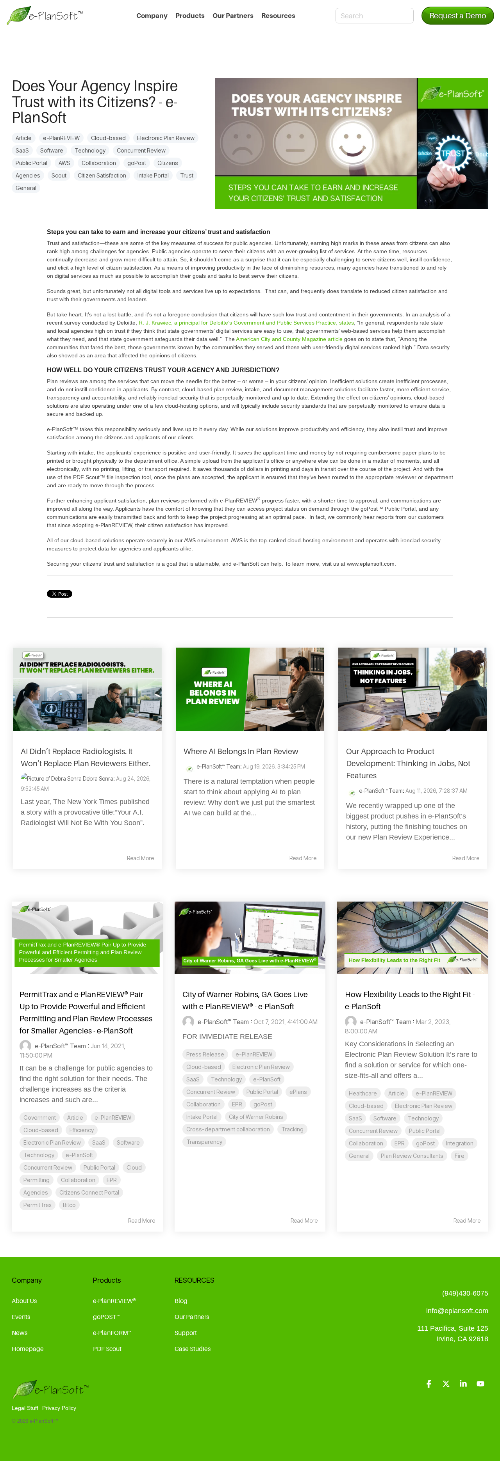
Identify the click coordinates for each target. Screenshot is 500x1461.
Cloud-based (108, 138)
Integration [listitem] (459, 1143)
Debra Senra (97, 778)
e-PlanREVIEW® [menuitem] (114, 1301)
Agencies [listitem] (35, 1192)
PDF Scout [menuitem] (107, 1349)
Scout (59, 175)
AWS (64, 163)
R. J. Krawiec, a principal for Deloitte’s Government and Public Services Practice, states (246, 323)
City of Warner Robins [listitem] (256, 1116)
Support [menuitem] (186, 1333)
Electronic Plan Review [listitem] (52, 1142)
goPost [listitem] (263, 1104)
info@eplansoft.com (457, 1311)
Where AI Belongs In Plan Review (241, 751)
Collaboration (99, 163)
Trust (186, 175)
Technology (90, 150)
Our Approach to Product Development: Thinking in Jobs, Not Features (408, 763)
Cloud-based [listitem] (40, 1130)
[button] (429, 1384)
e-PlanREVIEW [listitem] (113, 1117)
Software (51, 150)
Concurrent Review (141, 150)
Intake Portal (153, 175)
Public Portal (31, 163)
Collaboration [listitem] (78, 1180)
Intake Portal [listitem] (202, 1116)
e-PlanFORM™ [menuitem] (112, 1333)
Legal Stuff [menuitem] (25, 1408)
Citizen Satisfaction (102, 175)
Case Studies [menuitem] (193, 1349)
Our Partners (233, 16)
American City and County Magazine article (289, 339)
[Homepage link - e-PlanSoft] (51, 1395)
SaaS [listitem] (98, 1142)
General (26, 188)
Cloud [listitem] (134, 1167)
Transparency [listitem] (204, 1141)
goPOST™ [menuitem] (106, 1317)
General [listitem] (359, 1155)
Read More (140, 858)
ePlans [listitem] (298, 1091)
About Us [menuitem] (24, 1301)
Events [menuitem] (21, 1317)
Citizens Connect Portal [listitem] (89, 1192)
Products (190, 16)
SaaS (22, 150)
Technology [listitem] (38, 1155)
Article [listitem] (75, 1117)
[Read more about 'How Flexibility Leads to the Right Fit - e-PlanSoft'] (412, 938)
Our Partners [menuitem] (192, 1317)
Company (152, 16)
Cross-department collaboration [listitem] (228, 1129)
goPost (136, 163)
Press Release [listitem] (205, 1054)
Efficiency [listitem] (82, 1130)
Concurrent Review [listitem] (47, 1167)
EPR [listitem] (112, 1180)
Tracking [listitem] (292, 1129)
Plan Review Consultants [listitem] (412, 1155)
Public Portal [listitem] (99, 1167)
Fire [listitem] (459, 1155)
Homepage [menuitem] (28, 1349)
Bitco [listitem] (69, 1205)
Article (24, 138)
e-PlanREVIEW (61, 138)
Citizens (167, 163)
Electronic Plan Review (166, 138)
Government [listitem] (39, 1117)
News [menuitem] (19, 1333)
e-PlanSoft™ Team (217, 766)
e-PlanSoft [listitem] (79, 1155)
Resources (278, 16)
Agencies (28, 175)
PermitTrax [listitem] (37, 1205)
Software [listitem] (128, 1142)
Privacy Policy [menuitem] (59, 1408)
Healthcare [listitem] (363, 1093)
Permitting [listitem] (36, 1180)
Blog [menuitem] (181, 1301)
